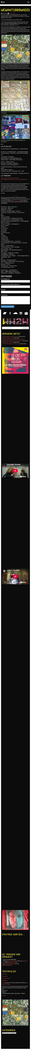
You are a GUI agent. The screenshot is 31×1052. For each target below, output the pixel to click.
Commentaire (4, 295)
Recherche (25, 328)
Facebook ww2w (6, 978)
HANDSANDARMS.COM (10, 963)
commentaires (11, 13)
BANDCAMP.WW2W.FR (7, 965)
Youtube (4, 995)
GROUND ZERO (12, 962)
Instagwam (4, 980)
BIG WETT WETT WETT (7, 342)
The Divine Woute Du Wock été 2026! (10, 336)
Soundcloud (5, 976)
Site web (3, 289)
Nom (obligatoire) (5, 279)
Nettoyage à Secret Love (8, 338)
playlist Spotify (16, 200)
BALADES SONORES (12, 961)
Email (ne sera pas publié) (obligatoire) (10, 284)
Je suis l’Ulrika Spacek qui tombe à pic (11, 343)
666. (18, 24)
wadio (3, 982)
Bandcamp (4, 974)
